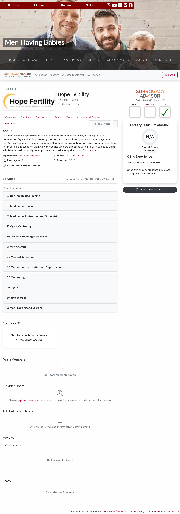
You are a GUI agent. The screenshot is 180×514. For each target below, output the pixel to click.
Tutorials (95, 74)
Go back (11, 88)
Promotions (43, 117)
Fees (69, 117)
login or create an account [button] (35, 400)
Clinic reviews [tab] (13, 445)
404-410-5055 (75, 155)
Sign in (171, 74)
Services (26, 117)
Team (58, 117)
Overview (10, 117)
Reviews (10, 123)
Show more (89, 150)
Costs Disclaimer (74, 74)
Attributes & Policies (89, 117)
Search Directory (48, 74)
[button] (13, 5)
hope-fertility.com (29, 155)
